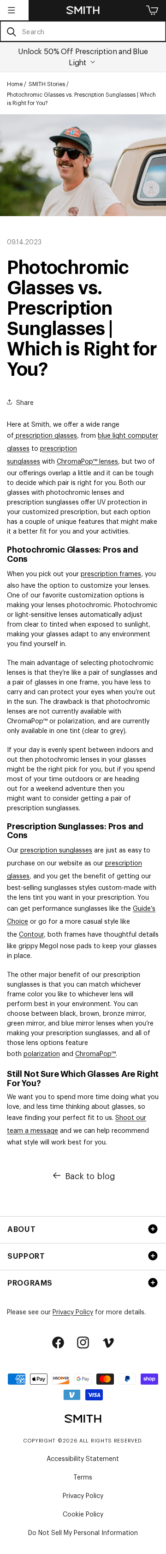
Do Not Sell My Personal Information (83, 1532)
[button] (11, 10)
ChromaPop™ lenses (87, 460)
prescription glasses (46, 434)
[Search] (11, 31)
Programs (30, 1282)
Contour (31, 933)
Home (15, 83)
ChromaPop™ (95, 1053)
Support (26, 1255)
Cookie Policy (83, 1513)
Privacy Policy (73, 1311)
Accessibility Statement (83, 1458)
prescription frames (111, 573)
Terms (82, 1476)
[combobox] (83, 31)
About (21, 1229)
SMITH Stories (47, 83)
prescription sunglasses (56, 849)
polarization (42, 1053)
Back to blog (90, 1175)
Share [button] (25, 402)
